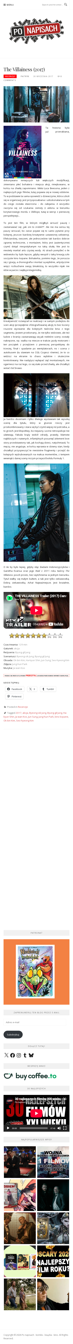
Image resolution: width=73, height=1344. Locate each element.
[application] (36, 1113)
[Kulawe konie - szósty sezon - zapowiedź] (53, 1195)
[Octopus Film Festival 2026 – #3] (20, 1261)
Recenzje (10, 76)
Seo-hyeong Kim (25, 720)
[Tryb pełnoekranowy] (65, 1128)
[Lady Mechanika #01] (53, 1228)
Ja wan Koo (21, 716)
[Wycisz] (59, 1128)
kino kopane (61, 716)
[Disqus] (36, 784)
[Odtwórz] (8, 1128)
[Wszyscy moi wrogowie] (20, 1294)
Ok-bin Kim (9, 720)
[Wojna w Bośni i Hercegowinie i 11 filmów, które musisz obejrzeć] (53, 1162)
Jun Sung (33, 716)
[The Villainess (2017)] (36, 104)
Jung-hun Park (46, 716)
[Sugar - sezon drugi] (20, 1162)
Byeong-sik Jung (37, 712)
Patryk (25, 76)
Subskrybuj (13, 1034)
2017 (18, 712)
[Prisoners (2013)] (53, 1294)
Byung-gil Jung (54, 712)
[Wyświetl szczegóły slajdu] (36, 972)
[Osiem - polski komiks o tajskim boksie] (20, 1195)
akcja (25, 712)
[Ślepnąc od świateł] (20, 1228)
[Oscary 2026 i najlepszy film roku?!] (53, 1261)
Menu (10, 4)
